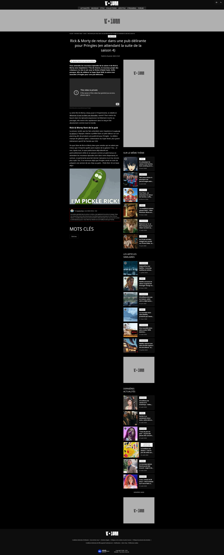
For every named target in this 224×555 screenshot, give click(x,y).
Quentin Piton (80, 211)
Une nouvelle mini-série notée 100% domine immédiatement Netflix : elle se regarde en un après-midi (145, 334)
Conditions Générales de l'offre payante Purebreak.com (99, 543)
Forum (141, 8)
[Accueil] (112, 3)
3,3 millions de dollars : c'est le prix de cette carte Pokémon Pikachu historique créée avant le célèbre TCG (147, 454)
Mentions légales (105, 540)
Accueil (71, 33)
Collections (111, 8)
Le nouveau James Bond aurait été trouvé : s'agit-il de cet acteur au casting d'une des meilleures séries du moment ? (146, 470)
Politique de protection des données (141, 540)
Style (102, 8)
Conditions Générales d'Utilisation (80, 540)
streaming (131, 8)
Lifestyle (122, 8)
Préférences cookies (133, 543)
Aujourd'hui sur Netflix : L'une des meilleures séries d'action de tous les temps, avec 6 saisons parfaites (146, 271)
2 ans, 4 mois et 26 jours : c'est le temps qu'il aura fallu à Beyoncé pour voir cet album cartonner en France (146, 484)
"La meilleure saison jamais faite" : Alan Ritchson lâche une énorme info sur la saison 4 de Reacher (146, 212)
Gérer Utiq (124, 543)
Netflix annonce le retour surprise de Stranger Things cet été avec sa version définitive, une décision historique (146, 286)
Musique (94, 8)
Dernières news (78, 33)
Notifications (117, 543)
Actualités (85, 8)
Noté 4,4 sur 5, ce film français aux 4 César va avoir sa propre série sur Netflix (145, 228)
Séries (84, 33)
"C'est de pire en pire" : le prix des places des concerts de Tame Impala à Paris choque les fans (146, 436)
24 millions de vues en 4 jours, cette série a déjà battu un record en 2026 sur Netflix (145, 301)
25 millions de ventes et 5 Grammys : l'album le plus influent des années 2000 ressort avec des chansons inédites (146, 406)
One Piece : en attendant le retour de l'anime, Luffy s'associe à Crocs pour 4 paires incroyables (146, 198)
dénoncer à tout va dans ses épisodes (84, 115)
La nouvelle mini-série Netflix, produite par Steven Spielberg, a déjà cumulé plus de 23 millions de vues (146, 317)
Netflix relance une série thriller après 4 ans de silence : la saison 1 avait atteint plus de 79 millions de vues (146, 348)
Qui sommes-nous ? (95, 540)
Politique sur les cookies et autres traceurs (121, 540)
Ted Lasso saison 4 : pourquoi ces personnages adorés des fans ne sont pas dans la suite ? (146, 181)
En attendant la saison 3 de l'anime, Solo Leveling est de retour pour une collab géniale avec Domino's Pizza (146, 167)
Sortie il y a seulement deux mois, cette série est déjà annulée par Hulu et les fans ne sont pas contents (146, 421)
